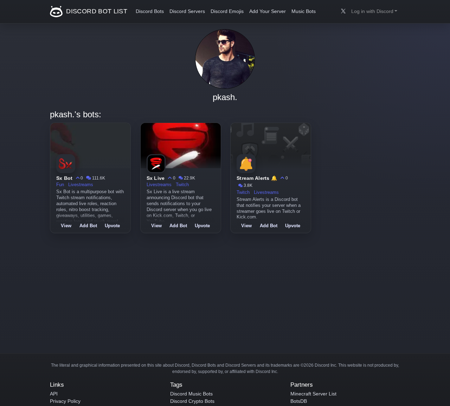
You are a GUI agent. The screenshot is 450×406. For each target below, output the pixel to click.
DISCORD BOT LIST (95, 11)
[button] (374, 11)
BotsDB (298, 401)
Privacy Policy (65, 401)
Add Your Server (267, 11)
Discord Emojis (227, 11)
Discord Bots (150, 11)
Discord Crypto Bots (192, 401)
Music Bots (303, 11)
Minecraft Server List (313, 394)
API (54, 394)
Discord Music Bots (191, 394)
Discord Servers (187, 11)
